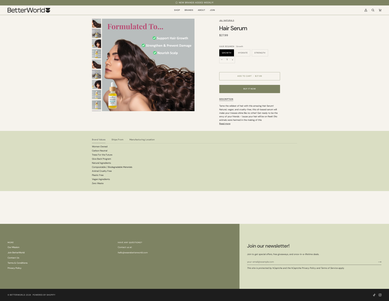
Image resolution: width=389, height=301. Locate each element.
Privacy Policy (309, 268)
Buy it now (249, 88)
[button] (177, 10)
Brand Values (98, 139)
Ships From (117, 139)
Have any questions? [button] (130, 242)
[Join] (377, 262)
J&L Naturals (226, 20)
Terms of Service (329, 268)
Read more (224, 123)
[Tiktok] (374, 295)
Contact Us (13, 257)
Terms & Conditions (18, 263)
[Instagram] (380, 295)
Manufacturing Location (142, 139)
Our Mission (13, 247)
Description (226, 99)
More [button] (11, 242)
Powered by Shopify (44, 295)
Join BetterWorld (16, 252)
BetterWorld (17, 295)
